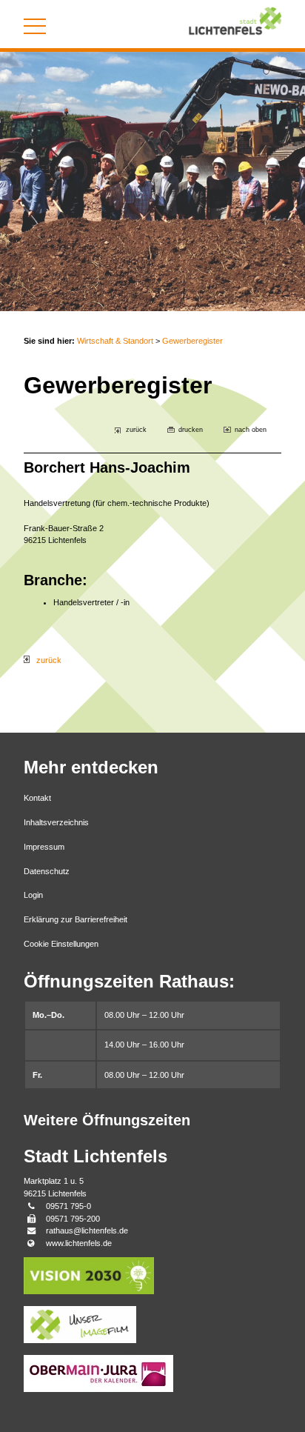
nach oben (251, 429)
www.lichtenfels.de (79, 1243)
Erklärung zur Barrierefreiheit (75, 919)
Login (33, 894)
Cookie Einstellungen (61, 943)
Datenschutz (47, 871)
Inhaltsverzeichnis (56, 822)
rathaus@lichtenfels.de (87, 1230)
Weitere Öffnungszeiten (107, 1120)
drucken (190, 429)
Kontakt (37, 797)
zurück (136, 429)
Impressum (44, 846)
